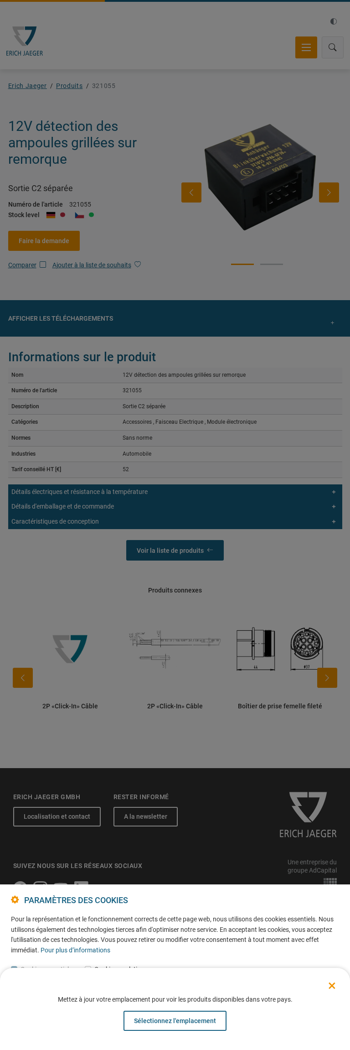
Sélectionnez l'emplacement (175, 1020)
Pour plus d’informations (75, 950)
